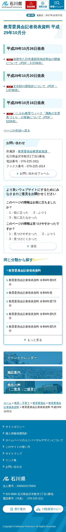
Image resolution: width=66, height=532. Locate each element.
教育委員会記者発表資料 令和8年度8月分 (32, 282)
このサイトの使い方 (18, 446)
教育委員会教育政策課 (34, 151)
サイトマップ (14, 453)
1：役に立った (18, 212)
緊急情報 (31, 6)
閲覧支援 (43, 6)
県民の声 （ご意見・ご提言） (22, 387)
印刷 (32, 15)
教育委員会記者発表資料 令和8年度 (30, 292)
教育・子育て (22, 403)
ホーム (7, 403)
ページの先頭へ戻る (17, 130)
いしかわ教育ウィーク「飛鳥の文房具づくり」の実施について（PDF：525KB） (33, 117)
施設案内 (14, 372)
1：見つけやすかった (23, 233)
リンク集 (11, 460)
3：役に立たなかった (23, 217)
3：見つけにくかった (23, 239)
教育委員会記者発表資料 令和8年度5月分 (32, 328)
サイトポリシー (15, 426)
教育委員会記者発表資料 (25, 270)
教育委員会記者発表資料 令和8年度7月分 (32, 303)
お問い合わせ (14, 466)
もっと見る (34, 339)
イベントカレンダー (22, 358)
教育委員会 (39, 403)
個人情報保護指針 (16, 433)
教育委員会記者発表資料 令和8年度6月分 (32, 315)
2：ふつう (40, 212)
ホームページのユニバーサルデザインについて (34, 440)
